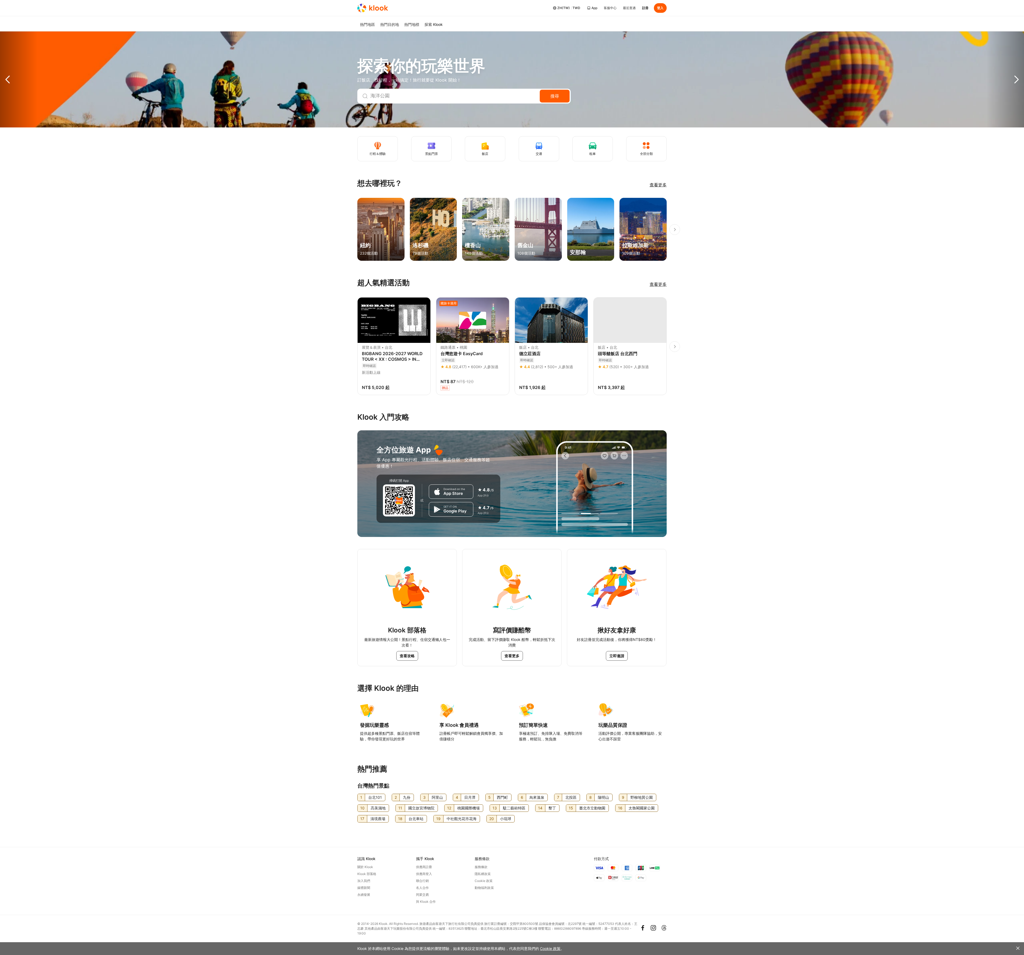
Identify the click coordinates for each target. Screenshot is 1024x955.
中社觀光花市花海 (462, 818)
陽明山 (603, 797)
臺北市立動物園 (592, 808)
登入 (660, 8)
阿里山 (437, 797)
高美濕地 (378, 808)
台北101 (375, 797)
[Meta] (642, 927)
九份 (406, 797)
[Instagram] (653, 927)
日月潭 (469, 797)
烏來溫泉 (536, 797)
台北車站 (416, 818)
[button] (18, 79)
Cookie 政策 (550, 948)
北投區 (571, 797)
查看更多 (658, 184)
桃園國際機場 (468, 808)
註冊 (645, 8)
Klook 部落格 (366, 874)
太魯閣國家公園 (642, 808)
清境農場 (377, 818)
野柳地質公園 (641, 797)
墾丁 (552, 808)
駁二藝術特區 (514, 808)
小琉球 (505, 818)
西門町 (502, 797)
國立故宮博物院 (421, 808)
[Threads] (664, 927)
